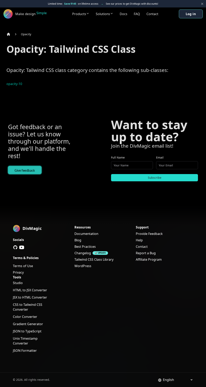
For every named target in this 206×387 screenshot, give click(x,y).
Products (79, 14)
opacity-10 (14, 84)
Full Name (118, 157)
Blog (77, 240)
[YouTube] (22, 247)
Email (160, 157)
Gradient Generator (28, 324)
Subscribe (154, 177)
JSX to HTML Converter (30, 297)
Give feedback (24, 170)
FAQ (137, 14)
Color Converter (25, 316)
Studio (18, 283)
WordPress (82, 266)
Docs (123, 14)
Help (139, 240)
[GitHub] (15, 247)
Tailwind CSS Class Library (93, 259)
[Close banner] (202, 3)
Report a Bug (146, 253)
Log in (191, 14)
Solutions (103, 14)
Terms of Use (23, 266)
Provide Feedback (149, 233)
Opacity (26, 34)
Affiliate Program (149, 259)
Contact (152, 14)
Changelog (82, 253)
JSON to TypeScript (27, 331)
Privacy (18, 272)
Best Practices (85, 246)
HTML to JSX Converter (30, 290)
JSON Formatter (25, 350)
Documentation (86, 233)
